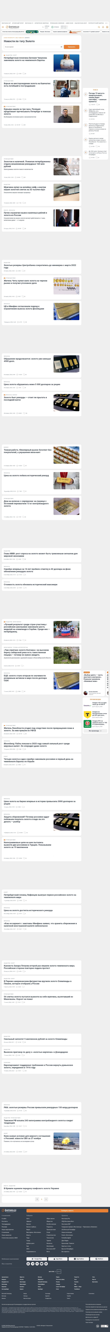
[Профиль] (107, 27)
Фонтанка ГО (29, 23)
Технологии (50, 1238)
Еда (27, 1246)
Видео (28, 1229)
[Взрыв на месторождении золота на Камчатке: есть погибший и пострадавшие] (66, 88)
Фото (48, 1251)
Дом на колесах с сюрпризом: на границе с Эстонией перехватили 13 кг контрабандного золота (26, 503)
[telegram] (32, 1263)
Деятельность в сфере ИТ (92, 1317)
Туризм (49, 1240)
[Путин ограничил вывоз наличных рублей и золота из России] (66, 218)
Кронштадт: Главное (68, 1243)
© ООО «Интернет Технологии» (45, 1325)
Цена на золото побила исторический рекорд (26, 475)
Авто (27, 1218)
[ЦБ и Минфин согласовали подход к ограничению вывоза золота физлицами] (66, 311)
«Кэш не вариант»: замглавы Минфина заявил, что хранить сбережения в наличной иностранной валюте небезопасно (40, 924)
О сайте (4, 1218)
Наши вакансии (6, 1235)
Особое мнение (51, 1224)
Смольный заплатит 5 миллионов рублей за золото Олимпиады (35, 1039)
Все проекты (65, 1251)
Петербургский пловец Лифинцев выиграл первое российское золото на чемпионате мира (40, 896)
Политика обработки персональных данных (96, 1307)
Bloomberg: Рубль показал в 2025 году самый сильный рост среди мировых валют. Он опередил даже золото (37, 744)
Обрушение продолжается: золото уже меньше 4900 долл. (27, 360)
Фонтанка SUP (6, 23)
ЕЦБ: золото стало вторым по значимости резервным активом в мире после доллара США (25, 678)
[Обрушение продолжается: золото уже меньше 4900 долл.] (66, 364)
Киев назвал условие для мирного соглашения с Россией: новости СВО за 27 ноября (27, 1137)
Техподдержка (6, 1224)
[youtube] (41, 1263)
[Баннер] (32, 31)
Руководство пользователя (92, 1319)
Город (28, 1240)
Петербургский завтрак (96, 23)
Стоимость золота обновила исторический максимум (30, 584)
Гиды (28, 1238)
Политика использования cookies (94, 1312)
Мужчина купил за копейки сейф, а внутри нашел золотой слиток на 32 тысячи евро (25, 188)
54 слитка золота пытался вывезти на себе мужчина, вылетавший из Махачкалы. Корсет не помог (38, 997)
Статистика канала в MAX (10, 1238)
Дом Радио (65, 1240)
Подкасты (50, 1227)
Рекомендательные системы (93, 1314)
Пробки (55, 27)
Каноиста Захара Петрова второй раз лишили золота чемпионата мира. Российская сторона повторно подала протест (39, 967)
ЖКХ (27, 1249)
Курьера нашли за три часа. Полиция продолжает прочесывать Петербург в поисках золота (27, 111)
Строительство (51, 1235)
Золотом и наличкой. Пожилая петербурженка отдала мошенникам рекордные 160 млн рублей (27, 164)
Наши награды (89, 1322)
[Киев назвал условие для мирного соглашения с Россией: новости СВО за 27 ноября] (66, 1141)
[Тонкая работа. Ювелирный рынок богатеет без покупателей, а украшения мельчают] (66, 455)
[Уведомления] (103, 27)
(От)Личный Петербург (68, 1229)
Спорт (48, 1232)
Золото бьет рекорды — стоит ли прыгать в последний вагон (25, 398)
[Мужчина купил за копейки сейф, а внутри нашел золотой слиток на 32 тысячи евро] (66, 192)
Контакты (5, 1221)
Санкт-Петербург (9, 37)
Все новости (20, 37)
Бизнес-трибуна (31, 1227)
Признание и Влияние (57, 23)
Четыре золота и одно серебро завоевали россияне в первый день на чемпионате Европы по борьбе (38, 760)
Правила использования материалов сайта (96, 1309)
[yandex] (46, 1263)
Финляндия (50, 1246)
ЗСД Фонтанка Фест (81, 23)
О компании (5, 1232)
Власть (28, 1235)
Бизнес (28, 1224)
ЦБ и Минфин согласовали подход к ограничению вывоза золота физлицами (24, 307)
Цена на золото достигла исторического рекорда (28, 910)
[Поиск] (99, 27)
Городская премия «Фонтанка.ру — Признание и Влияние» (79, 1227)
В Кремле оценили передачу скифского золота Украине (31, 1188)
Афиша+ (29, 1221)
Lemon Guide (69, 23)
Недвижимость (31, 1251)
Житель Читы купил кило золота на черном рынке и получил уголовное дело (25, 282)
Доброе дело (30, 1243)
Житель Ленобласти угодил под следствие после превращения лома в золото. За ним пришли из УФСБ (39, 729)
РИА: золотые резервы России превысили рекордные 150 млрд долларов (41, 1107)
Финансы (49, 1243)
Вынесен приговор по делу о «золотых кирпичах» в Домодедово (36, 1052)
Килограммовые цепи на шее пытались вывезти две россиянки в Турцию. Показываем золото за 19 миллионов (27, 844)
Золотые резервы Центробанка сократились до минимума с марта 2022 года (40, 266)
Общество (50, 1221)
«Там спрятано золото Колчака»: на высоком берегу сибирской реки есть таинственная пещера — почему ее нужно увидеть (26, 652)
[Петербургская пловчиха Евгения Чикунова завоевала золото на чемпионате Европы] (66, 63)
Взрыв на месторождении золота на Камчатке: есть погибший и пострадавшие (27, 84)
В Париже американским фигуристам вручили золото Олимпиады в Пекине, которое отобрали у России (38, 982)
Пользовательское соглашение (93, 1304)
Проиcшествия (51, 1229)
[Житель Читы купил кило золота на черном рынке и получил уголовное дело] (66, 285)
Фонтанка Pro (66, 1218)
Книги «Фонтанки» (67, 1235)
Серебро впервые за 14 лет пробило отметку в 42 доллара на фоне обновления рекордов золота (37, 570)
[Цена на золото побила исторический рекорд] (66, 480)
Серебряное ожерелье (42, 23)
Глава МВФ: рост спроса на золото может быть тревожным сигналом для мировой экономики (41, 554)
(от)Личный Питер (18, 23)
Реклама (4, 1227)
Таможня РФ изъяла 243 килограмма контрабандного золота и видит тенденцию (38, 1121)
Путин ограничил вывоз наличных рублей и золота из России (25, 214)
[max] (28, 1263)
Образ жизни (50, 1218)
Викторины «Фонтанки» (33, 1232)
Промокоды (95, 699)
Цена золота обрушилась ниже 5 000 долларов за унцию (32, 384)
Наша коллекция (67, 1232)
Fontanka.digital (66, 1238)
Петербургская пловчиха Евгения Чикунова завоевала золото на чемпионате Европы (25, 59)
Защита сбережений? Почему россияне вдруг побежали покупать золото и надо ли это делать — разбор (26, 819)
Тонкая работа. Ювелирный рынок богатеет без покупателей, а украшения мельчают (27, 451)
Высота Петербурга (67, 1249)
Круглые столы (66, 1246)
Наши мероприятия (8, 1229)
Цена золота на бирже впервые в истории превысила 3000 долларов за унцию (39, 802)
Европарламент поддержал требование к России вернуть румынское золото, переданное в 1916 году (38, 1066)
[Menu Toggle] (3, 27)
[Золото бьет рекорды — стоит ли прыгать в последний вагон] (66, 402)
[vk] (37, 1263)
